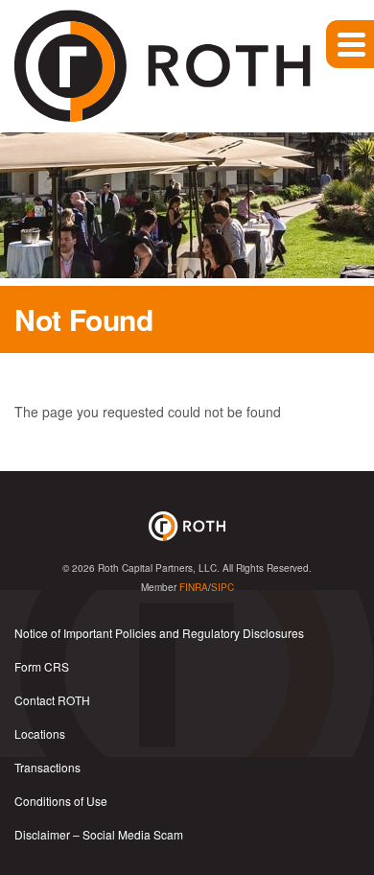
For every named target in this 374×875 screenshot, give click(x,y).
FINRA (193, 587)
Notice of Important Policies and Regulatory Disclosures (159, 633)
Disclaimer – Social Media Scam (98, 834)
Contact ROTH (52, 700)
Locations (39, 733)
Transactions (47, 767)
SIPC (222, 587)
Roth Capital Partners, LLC (157, 568)
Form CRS (41, 666)
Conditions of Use (60, 800)
